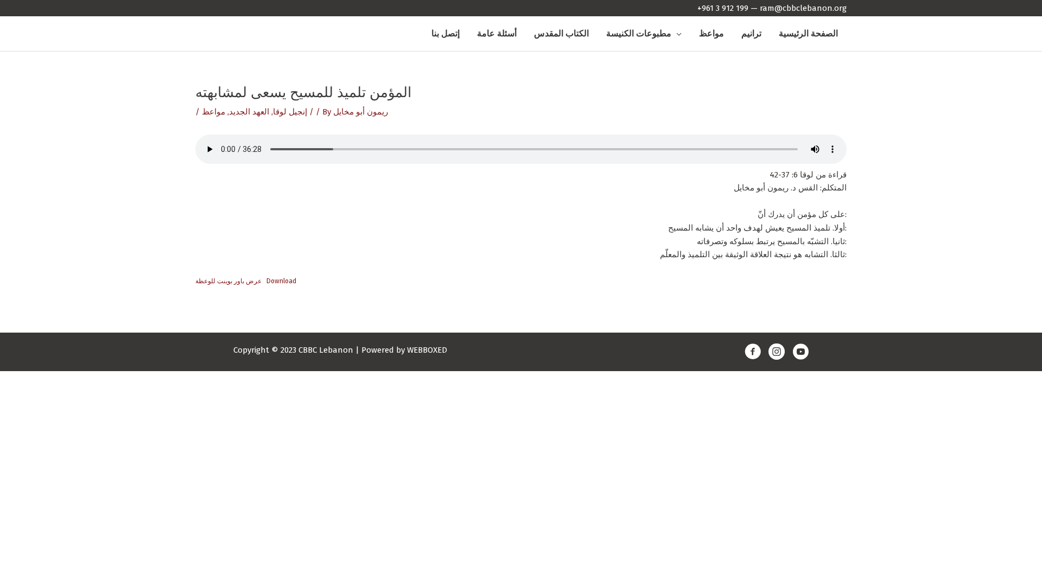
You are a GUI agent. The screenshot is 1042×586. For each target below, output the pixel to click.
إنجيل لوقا (290, 112)
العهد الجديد (249, 112)
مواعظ (213, 112)
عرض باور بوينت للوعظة (228, 281)
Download (281, 281)
